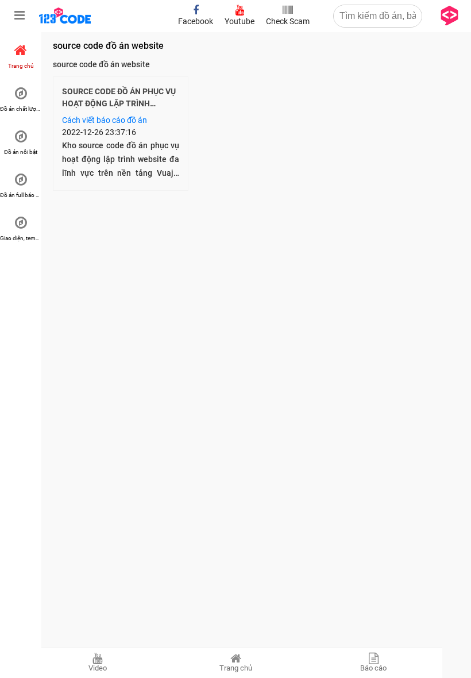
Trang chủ (235, 668)
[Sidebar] (19, 15)
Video (97, 668)
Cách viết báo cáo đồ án (104, 120)
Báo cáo (373, 668)
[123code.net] (65, 21)
